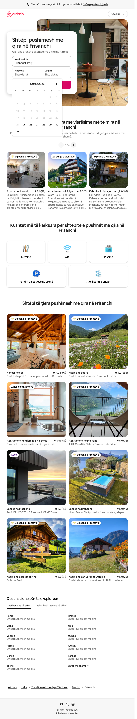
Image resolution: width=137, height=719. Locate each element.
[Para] (73, 145)
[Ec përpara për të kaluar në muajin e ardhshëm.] (56, 84)
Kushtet (74, 713)
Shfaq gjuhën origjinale (95, 4)
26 (30, 124)
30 (56, 124)
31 (18, 131)
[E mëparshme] (61, 145)
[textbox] (27, 74)
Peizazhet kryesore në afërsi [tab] (51, 605)
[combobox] (42, 63)
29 (50, 124)
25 (24, 124)
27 (37, 124)
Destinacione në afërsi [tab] (19, 605)
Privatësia (61, 713)
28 (43, 124)
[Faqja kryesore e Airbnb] (15, 14)
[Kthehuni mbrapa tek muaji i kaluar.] (18, 84)
